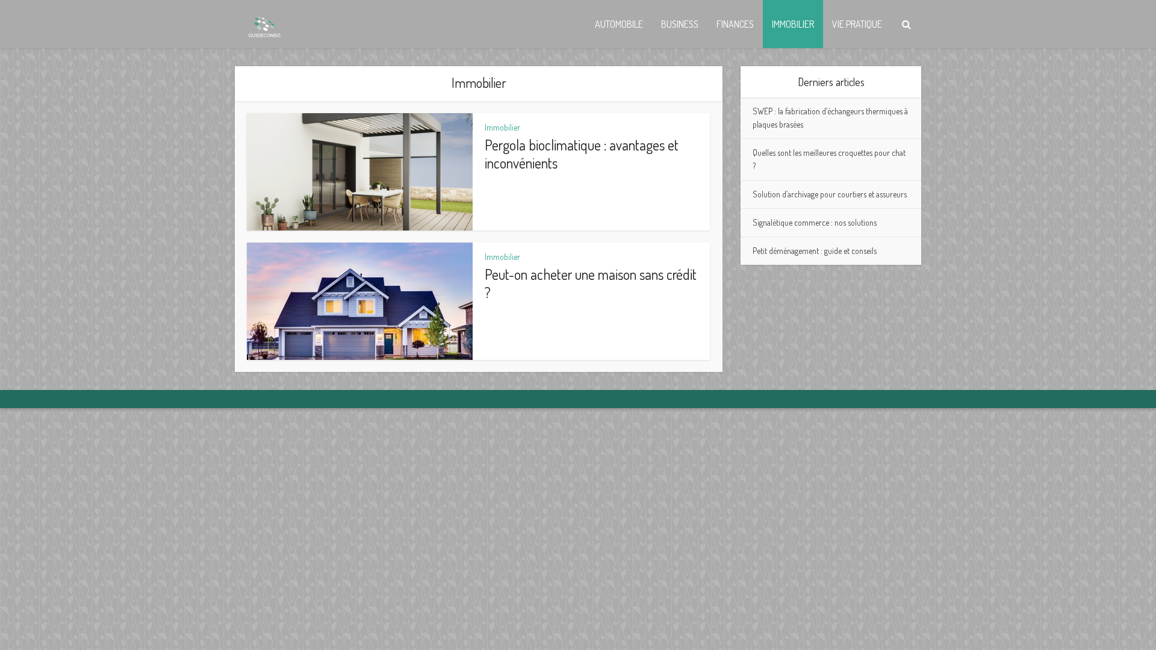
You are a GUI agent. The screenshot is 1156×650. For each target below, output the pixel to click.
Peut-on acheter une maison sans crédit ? (591, 283)
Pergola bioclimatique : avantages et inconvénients (582, 153)
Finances (735, 24)
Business (679, 24)
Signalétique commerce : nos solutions (815, 222)
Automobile (619, 24)
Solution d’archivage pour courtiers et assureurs (830, 194)
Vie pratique (857, 24)
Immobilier (793, 24)
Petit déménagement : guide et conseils (815, 251)
